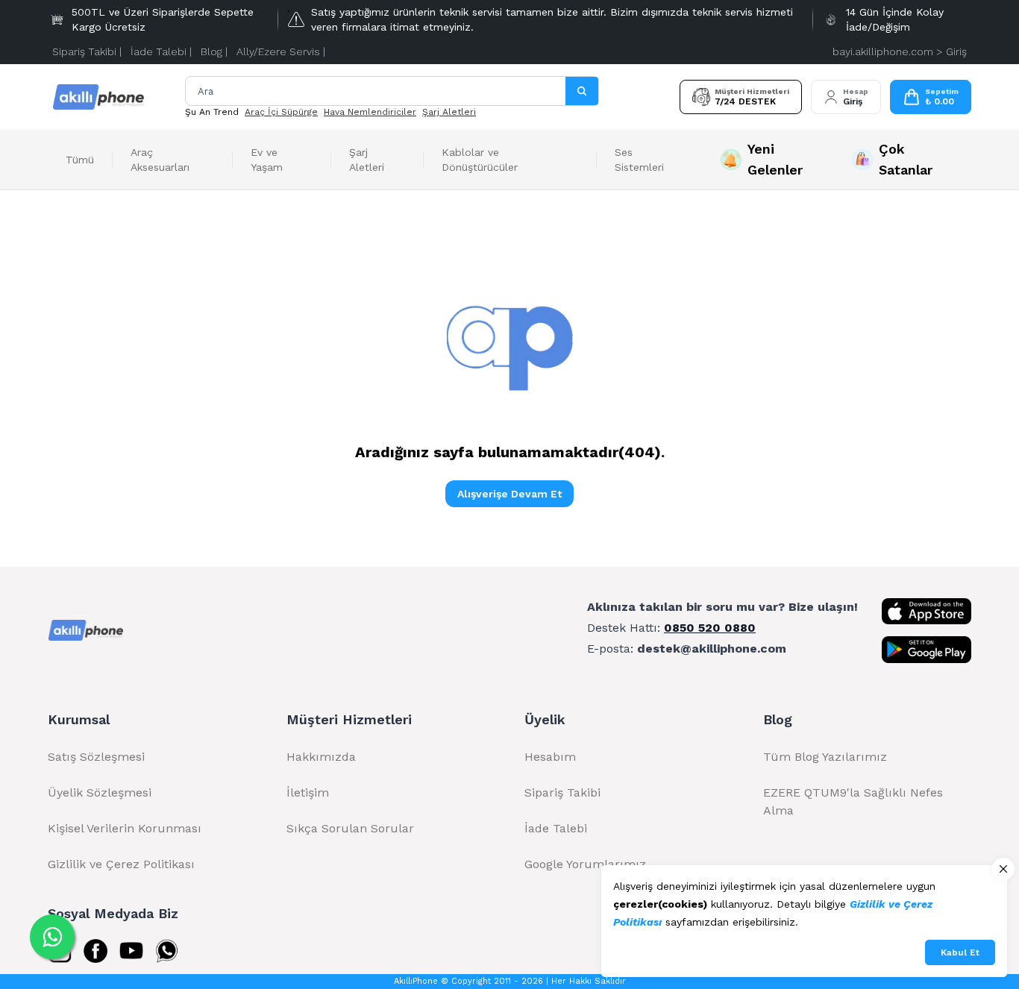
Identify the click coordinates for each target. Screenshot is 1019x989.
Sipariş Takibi (562, 792)
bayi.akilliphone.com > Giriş (900, 51)
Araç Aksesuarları (160, 159)
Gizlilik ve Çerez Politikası (121, 864)
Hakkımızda (321, 757)
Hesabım (550, 757)
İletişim (307, 792)
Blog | (214, 51)
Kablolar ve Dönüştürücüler (480, 159)
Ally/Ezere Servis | (280, 51)
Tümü (80, 160)
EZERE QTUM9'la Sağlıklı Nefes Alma (853, 801)
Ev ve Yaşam (267, 159)
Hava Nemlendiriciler (370, 112)
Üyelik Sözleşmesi (99, 792)
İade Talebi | (161, 51)
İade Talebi (555, 828)
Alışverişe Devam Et (509, 494)
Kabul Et (960, 952)
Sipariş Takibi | (87, 51)
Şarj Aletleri (449, 112)
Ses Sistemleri (639, 159)
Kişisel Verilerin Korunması (124, 828)
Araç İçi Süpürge (281, 112)
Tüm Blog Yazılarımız (825, 757)
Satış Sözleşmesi (96, 757)
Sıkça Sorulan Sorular (350, 828)
